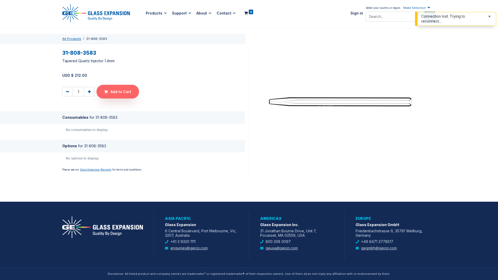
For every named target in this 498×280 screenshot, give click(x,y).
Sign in (356, 13)
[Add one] (89, 91)
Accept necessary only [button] (272, 200)
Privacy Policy (245, 97)
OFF (313, 164)
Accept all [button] (195, 200)
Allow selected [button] (227, 200)
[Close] (319, 73)
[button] (417, 7)
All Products (71, 39)
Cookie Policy (209, 97)
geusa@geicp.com (282, 248)
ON (314, 112)
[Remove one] (67, 91)
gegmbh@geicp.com (379, 248)
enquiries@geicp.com (189, 248)
